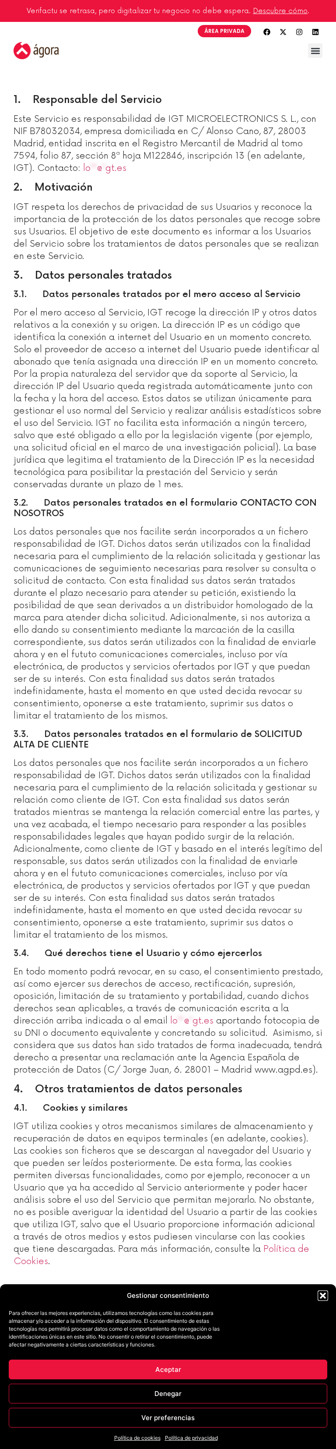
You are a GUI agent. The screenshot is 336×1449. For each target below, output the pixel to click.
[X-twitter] (283, 32)
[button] (322, 1295)
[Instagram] (299, 32)
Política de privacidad (191, 1438)
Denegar (168, 1393)
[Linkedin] (315, 32)
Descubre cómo (280, 11)
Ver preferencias (168, 1418)
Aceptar (168, 1369)
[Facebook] (267, 32)
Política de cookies (137, 1438)
